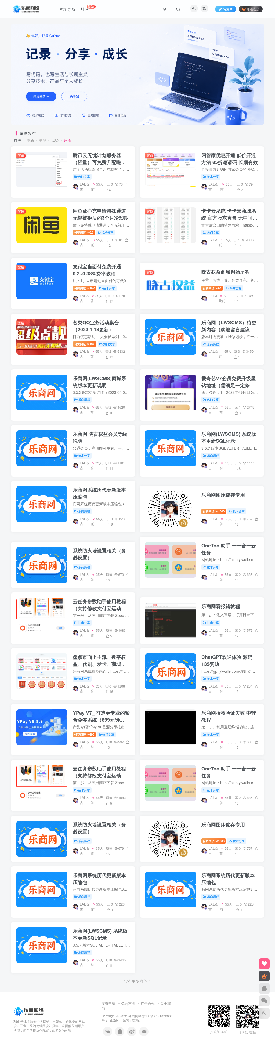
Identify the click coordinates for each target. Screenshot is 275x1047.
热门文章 (84, 176)
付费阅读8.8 (83, 232)
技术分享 (213, 176)
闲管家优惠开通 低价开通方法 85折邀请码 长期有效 (229, 159)
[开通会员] (264, 976)
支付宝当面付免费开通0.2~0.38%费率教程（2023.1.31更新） (97, 273)
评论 (67, 140)
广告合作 (148, 1003)
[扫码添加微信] (264, 1000)
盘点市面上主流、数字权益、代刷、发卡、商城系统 (99, 663)
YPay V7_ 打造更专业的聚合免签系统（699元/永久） (101, 719)
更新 (30, 140)
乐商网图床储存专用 (223, 494)
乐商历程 (235, 288)
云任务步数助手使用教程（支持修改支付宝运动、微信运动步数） (99, 608)
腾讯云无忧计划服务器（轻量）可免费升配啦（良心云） (97, 162)
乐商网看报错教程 (220, 606)
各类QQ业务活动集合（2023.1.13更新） (96, 326)
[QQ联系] (264, 988)
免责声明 (128, 1003)
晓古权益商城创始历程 (225, 271)
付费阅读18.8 (84, 288)
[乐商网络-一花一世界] (29, 1010)
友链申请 (108, 1003)
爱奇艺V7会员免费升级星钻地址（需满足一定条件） (228, 385)
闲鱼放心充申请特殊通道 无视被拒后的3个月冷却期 (101, 214)
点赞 (55, 140)
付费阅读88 (212, 288)
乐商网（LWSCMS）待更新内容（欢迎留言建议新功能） (228, 329)
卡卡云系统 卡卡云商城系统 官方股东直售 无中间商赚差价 (229, 217)
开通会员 (253, 9)
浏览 (42, 140)
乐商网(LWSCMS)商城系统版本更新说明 (99, 382)
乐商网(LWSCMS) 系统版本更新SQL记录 (228, 437)
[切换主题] (264, 1013)
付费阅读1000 (214, 511)
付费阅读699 (84, 734)
